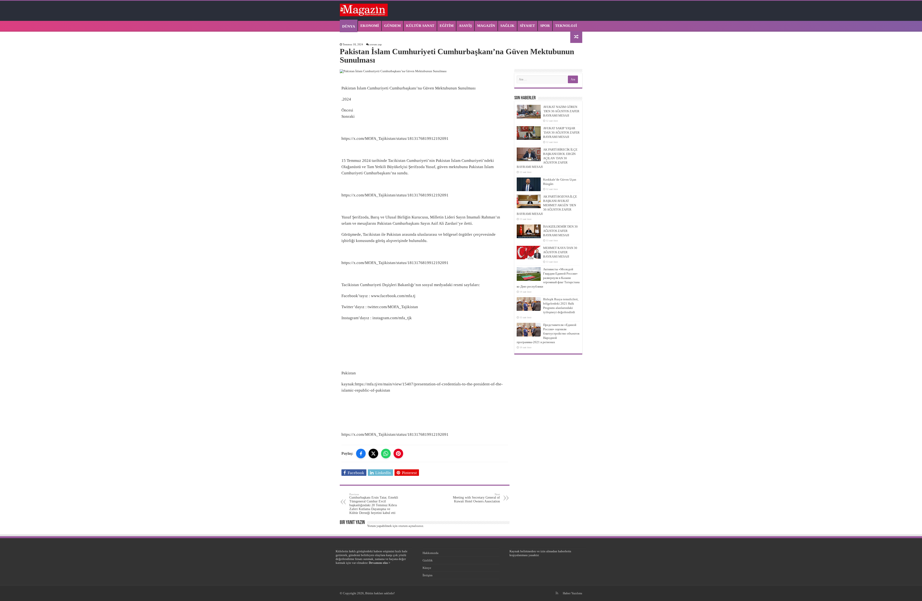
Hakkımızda (430, 553)
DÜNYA (348, 26)
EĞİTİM (447, 26)
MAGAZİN (486, 26)
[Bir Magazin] (364, 9)
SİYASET (527, 26)
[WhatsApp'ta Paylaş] (386, 453)
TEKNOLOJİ (566, 26)
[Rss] (557, 593)
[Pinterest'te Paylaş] (398, 453)
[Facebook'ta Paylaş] (361, 453)
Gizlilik (428, 560)
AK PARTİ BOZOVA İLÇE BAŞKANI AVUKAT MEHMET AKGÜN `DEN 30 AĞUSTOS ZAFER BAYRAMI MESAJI (547, 205)
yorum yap (376, 44)
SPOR (545, 26)
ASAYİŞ (465, 26)
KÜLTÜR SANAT (420, 26)
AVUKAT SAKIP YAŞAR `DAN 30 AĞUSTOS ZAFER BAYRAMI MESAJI (561, 132)
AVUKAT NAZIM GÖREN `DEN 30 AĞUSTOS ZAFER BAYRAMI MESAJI (561, 111)
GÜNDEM (392, 26)
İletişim (427, 575)
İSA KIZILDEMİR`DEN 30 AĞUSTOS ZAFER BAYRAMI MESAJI (560, 231)
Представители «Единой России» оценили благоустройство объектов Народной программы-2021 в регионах (548, 333)
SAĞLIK (507, 26)
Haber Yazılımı (572, 593)
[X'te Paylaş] (373, 453)
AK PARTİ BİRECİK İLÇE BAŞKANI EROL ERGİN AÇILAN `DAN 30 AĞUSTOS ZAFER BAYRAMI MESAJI (547, 158)
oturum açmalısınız (410, 526)
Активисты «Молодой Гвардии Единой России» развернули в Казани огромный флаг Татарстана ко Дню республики (548, 277)
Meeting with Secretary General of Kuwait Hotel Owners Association (476, 498)
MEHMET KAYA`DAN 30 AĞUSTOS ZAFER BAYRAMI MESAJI (560, 252)
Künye (427, 568)
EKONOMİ (369, 26)
